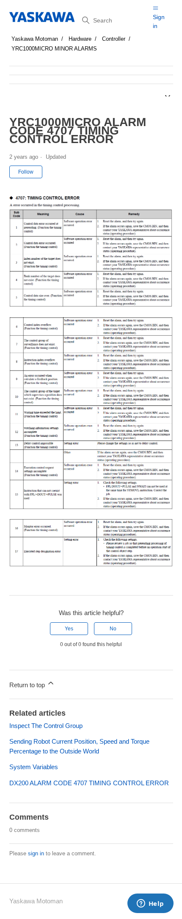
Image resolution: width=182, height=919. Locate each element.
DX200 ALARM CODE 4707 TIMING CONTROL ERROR (89, 783)
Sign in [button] (159, 21)
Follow (25, 172)
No (113, 629)
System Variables (33, 766)
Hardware (80, 39)
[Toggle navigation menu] (155, 7)
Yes (69, 629)
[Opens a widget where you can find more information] (150, 904)
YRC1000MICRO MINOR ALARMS (54, 48)
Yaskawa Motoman (34, 39)
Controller (113, 39)
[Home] (42, 17)
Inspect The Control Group (46, 725)
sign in (36, 853)
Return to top (28, 685)
